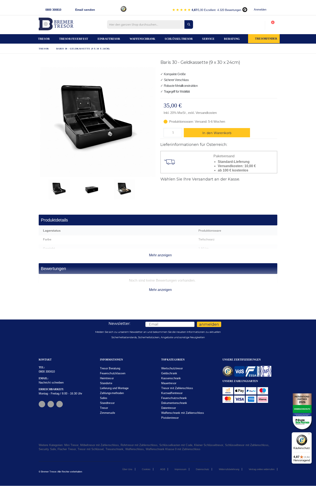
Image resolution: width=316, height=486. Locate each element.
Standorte (106, 383)
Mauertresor (168, 383)
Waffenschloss (134, 449)
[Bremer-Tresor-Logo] (57, 25)
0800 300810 (47, 371)
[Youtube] (59, 404)
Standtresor (107, 403)
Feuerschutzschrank (174, 398)
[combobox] (150, 24)
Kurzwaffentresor (172, 393)
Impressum (180, 469)
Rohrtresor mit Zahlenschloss (139, 445)
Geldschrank (169, 373)
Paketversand (224, 156)
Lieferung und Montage (114, 388)
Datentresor (168, 408)
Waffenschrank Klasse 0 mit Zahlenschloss (173, 449)
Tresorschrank (115, 449)
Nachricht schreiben (51, 382)
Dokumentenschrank (174, 403)
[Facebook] (42, 404)
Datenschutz (202, 469)
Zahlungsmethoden (112, 393)
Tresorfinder (266, 38)
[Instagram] (51, 404)
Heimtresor (107, 378)
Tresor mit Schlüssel (91, 449)
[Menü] (309, 434)
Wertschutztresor (172, 368)
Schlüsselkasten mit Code (175, 445)
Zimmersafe (107, 412)
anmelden (209, 324)
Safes (103, 398)
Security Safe (47, 449)
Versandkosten (206, 113)
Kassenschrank (171, 378)
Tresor (44, 48)
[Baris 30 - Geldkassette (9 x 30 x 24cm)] (64, 189)
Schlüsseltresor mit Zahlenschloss (246, 445)
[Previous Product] (269, 63)
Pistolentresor (170, 417)
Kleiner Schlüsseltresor (208, 445)
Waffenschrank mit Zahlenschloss (182, 412)
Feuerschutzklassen (112, 373)
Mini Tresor (71, 445)
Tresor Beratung (110, 368)
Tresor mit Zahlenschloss (177, 388)
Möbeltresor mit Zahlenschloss (99, 445)
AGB (162, 469)
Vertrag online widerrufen (262, 469)
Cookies (146, 469)
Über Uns (127, 469)
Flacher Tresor (67, 449)
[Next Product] (275, 63)
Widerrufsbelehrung (229, 469)
